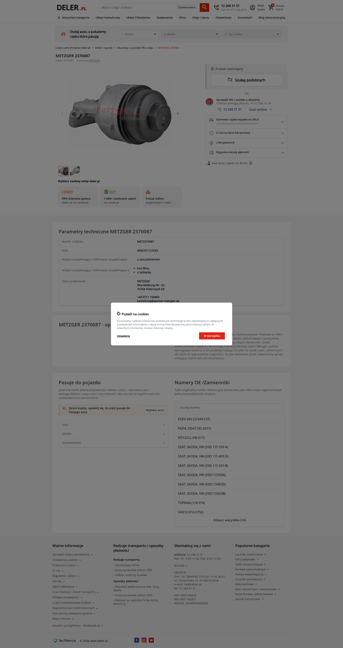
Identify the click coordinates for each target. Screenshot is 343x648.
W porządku (212, 336)
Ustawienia (123, 336)
